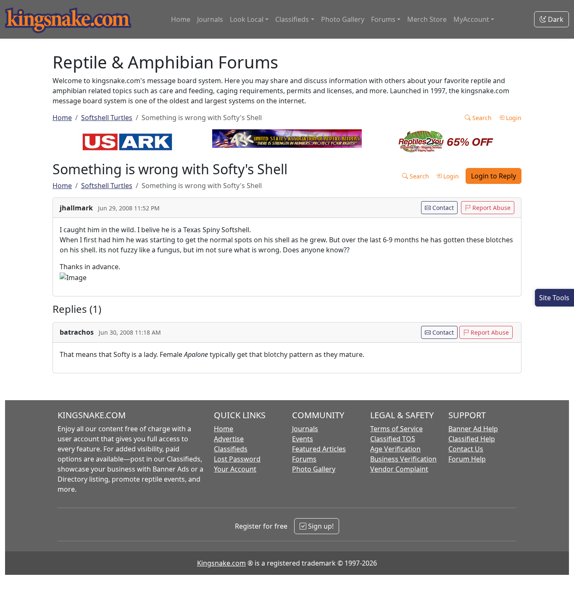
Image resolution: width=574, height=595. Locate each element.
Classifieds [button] (292, 19)
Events (302, 438)
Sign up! (320, 526)
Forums (304, 459)
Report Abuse (491, 208)
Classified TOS (392, 438)
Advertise (229, 438)
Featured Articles (319, 448)
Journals (210, 19)
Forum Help (467, 459)
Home (180, 19)
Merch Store (427, 19)
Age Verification (395, 448)
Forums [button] (383, 19)
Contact (442, 208)
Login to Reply (493, 176)
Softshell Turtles (106, 117)
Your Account (235, 469)
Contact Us (465, 448)
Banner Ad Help (473, 428)
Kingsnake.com (221, 563)
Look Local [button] (246, 19)
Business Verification (403, 459)
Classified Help (471, 438)
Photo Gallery (342, 19)
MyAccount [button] (471, 19)
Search (481, 118)
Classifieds (231, 448)
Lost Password (237, 459)
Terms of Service (396, 428)
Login (512, 118)
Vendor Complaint (399, 469)
